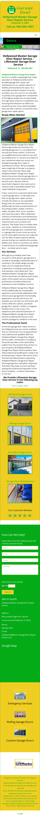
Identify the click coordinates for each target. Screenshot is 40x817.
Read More (13, 46)
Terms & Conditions (12, 801)
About (11, 798)
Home (5, 798)
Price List (23, 801)
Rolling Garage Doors (20, 722)
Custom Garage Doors (20, 740)
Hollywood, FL (14, 68)
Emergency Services (20, 703)
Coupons (24, 798)
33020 (20, 386)
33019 (14, 386)
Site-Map (31, 801)
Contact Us (33, 798)
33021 (25, 386)
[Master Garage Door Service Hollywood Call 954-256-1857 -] (20, 696)
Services (17, 798)
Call (21, 814)
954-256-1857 (25, 26)
